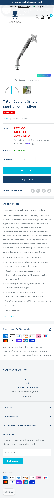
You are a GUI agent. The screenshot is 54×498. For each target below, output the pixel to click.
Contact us (8, 316)
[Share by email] (49, 191)
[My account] (42, 17)
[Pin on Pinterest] (38, 191)
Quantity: (7, 159)
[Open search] (37, 17)
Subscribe (12, 461)
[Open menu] (4, 17)
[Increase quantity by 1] (32, 160)
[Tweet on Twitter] (44, 191)
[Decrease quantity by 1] (17, 160)
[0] (49, 17)
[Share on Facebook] (33, 191)
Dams (5, 118)
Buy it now (27, 179)
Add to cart (27, 170)
